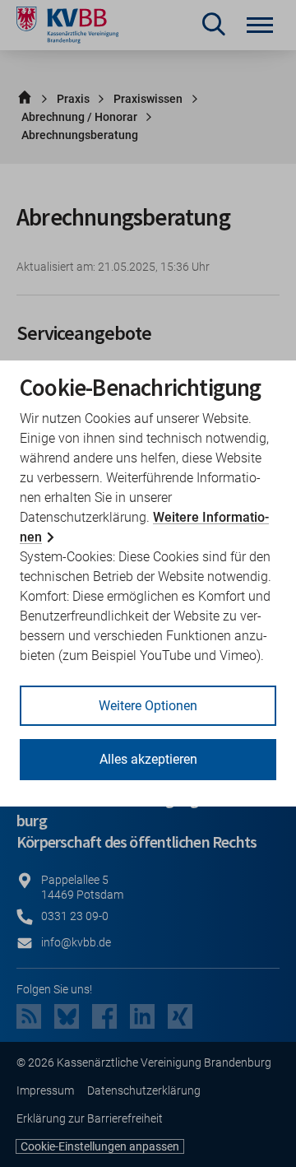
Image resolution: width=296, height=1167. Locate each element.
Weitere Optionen (148, 706)
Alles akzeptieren (148, 759)
